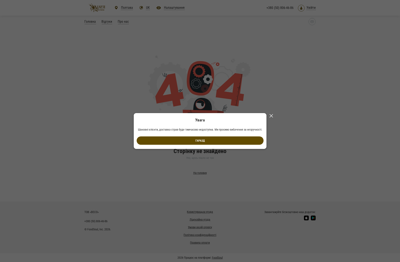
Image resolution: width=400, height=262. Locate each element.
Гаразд (200, 140)
